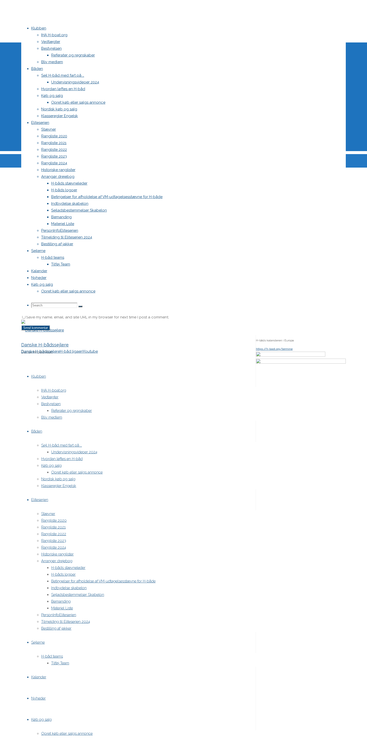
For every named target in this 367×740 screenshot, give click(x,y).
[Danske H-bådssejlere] (42, 330)
